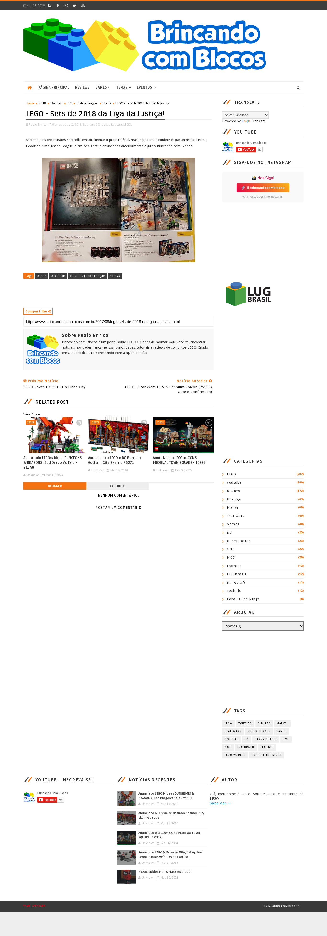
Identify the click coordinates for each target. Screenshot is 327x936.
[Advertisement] (110, 292)
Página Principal (53, 87)
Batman (56, 103)
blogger (55, 486)
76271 (95, 422)
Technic (234, 591)
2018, (78, 124)
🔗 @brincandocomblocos (263, 188)
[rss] (49, 5)
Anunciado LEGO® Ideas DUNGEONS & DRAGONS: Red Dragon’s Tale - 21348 (52, 463)
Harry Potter (238, 541)
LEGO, (127, 124)
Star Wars (236, 516)
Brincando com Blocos (282, 906)
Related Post (52, 402)
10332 (160, 422)
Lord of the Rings (243, 599)
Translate (258, 121)
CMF (231, 549)
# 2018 (41, 276)
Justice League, (112, 124)
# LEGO (115, 276)
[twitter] (74, 5)
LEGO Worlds (235, 755)
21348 (30, 422)
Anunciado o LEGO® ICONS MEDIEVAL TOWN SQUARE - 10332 (179, 460)
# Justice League (93, 276)
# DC (73, 276)
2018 (42, 103)
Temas (122, 87)
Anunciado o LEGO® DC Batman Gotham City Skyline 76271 (114, 460)
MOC (231, 557)
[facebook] (57, 5)
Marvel (233, 507)
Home (30, 103)
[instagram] (66, 5)
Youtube (234, 483)
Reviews (82, 87)
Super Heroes (259, 731)
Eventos (144, 87)
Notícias (232, 739)
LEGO (107, 103)
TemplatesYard (34, 906)
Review (233, 491)
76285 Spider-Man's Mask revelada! (164, 872)
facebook (118, 486)
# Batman (58, 276)
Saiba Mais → (220, 803)
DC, (98, 124)
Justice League (87, 103)
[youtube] (82, 5)
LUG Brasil (236, 574)
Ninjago (234, 499)
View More (31, 414)
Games (101, 87)
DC (70, 103)
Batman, (89, 124)
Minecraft (236, 583)
